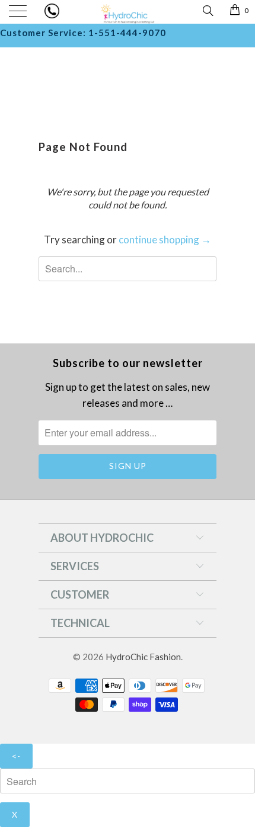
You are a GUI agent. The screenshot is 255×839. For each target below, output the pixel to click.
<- (16, 756)
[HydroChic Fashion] (128, 12)
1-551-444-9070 (127, 32)
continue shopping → (165, 239)
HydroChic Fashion (143, 656)
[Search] (207, 10)
